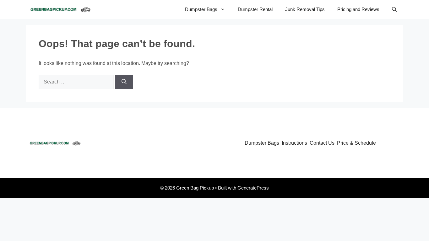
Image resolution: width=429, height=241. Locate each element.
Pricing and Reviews (358, 9)
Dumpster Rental (255, 9)
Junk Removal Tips (305, 9)
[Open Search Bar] (394, 9)
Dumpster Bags (201, 9)
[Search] (124, 82)
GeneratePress (253, 187)
